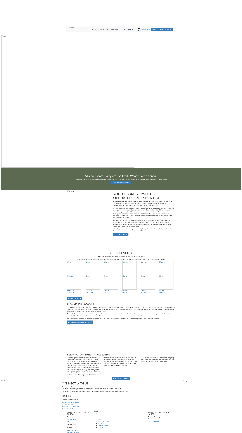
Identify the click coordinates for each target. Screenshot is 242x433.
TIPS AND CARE (103, 425)
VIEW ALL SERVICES (74, 299)
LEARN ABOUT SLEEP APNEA (121, 183)
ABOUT (94, 29)
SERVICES (103, 29)
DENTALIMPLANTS (125, 291)
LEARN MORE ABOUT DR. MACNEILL (80, 322)
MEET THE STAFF (103, 422)
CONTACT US (132, 29)
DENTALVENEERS (144, 291)
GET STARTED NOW (120, 234)
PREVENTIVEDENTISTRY (71, 291)
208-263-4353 (145, 29)
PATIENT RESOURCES (118, 29)
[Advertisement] (121, 13)
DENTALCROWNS (107, 291)
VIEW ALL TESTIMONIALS (121, 378)
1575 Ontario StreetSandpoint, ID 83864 (73, 431)
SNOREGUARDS (162, 291)
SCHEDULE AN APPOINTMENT (162, 29)
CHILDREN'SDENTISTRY (89, 291)
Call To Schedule (153, 422)
